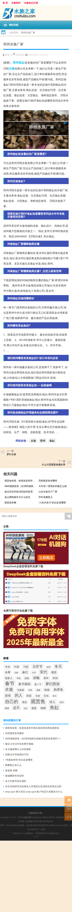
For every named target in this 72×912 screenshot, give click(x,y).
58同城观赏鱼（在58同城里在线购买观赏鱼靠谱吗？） (21, 486)
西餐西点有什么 (13, 765)
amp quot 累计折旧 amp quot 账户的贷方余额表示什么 (33, 791)
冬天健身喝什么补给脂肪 (18, 749)
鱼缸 (22, 62)
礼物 (37, 695)
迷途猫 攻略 (11, 770)
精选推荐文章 (62, 817)
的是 (28, 695)
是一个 (38, 684)
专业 (7, 666)
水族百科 (16, 2)
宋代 (43, 671)
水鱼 (30, 690)
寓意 (54, 672)
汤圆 (38, 689)
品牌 (16, 672)
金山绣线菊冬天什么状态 (17, 497)
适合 (25, 708)
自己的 (11, 701)
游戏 (47, 690)
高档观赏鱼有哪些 (48, 480)
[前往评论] (68, 808)
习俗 (25, 667)
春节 (9, 683)
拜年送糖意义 (46, 497)
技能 (27, 678)
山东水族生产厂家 (48, 491)
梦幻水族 (11, 454)
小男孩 (36, 836)
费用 (7, 708)
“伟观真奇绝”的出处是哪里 (19, 759)
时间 (55, 678)
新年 (46, 678)
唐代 (25, 672)
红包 (46, 695)
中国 (16, 666)
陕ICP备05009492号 (44, 821)
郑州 (16, 62)
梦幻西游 (53, 683)
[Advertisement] (36, 876)
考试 (54, 696)
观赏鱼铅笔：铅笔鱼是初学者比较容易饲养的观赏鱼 (21, 480)
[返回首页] (68, 799)
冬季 (7, 672)
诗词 (61, 702)
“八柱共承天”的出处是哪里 (52, 502)
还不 (16, 707)
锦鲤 (43, 708)
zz (11, 55)
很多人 (9, 678)
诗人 (52, 702)
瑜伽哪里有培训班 (14, 775)
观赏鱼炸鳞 (10, 502)
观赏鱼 (38, 700)
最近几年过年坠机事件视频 (19, 743)
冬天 (58, 666)
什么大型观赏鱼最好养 (53, 464)
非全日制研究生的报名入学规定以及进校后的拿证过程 (33, 786)
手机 (19, 678)
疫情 (8, 695)
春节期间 (24, 684)
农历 (49, 667)
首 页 (5, 2)
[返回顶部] (68, 816)
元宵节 (37, 666)
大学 (34, 672)
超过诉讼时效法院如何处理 (19, 491)
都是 (34, 708)
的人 (18, 695)
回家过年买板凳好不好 (17, 754)
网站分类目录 (49, 817)
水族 (12, 68)
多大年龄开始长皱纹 (15, 781)
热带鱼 (58, 689)
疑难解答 (30, 821)
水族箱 (20, 689)
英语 (24, 702)
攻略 (36, 677)
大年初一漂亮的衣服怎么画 (53, 486)
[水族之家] (36, 13)
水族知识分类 (31, 2)
